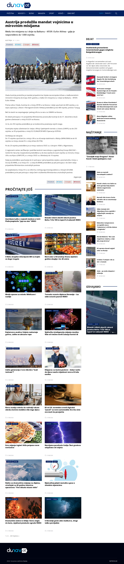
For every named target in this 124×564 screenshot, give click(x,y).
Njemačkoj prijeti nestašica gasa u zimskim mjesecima (60, 484)
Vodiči (60, 13)
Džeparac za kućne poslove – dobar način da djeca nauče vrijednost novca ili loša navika (62, 372)
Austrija (8, 40)
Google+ (27, 44)
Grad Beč (71, 13)
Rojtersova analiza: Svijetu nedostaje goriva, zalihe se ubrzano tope (21, 333)
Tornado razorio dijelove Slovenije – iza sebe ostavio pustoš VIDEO (62, 295)
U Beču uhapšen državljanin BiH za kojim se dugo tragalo (22, 258)
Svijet (15, 273)
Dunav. (25, 561)
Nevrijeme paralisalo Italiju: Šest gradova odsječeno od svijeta (63, 446)
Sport (51, 13)
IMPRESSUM (113, 561)
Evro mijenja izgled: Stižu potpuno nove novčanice (22, 446)
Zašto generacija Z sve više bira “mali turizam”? (21, 371)
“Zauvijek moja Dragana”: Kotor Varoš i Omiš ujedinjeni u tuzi (100, 157)
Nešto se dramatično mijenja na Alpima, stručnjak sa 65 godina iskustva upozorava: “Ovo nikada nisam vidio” (22, 485)
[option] (105, 312)
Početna (10, 13)
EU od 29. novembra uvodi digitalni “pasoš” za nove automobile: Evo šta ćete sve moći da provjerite (62, 409)
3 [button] (115, 332)
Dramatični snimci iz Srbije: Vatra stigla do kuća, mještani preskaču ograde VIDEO (23, 522)
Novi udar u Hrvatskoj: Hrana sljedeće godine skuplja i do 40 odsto (61, 258)
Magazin (41, 13)
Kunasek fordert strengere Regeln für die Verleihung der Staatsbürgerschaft (107, 79)
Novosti (21, 13)
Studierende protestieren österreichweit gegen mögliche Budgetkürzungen (99, 49)
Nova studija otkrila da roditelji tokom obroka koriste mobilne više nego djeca (22, 408)
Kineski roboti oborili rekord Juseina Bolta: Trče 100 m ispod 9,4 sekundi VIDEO (63, 218)
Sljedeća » (16, 536)
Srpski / (101, 13)
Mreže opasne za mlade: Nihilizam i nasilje (20, 295)
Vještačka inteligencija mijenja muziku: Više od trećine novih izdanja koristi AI (62, 333)
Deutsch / (108, 13)
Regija (15, 196)
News (88, 44)
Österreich (95, 44)
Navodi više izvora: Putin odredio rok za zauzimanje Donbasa (106, 199)
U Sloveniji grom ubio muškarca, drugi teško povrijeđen (61, 522)
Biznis (31, 13)
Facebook (10, 44)
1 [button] (111, 332)
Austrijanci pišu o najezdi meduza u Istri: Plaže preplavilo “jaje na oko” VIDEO (22, 220)
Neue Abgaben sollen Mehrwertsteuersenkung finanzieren (106, 118)
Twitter (18, 44)
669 (11, 536)
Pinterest (36, 44)
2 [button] (113, 332)
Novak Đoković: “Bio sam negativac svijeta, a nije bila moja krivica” (106, 239)
